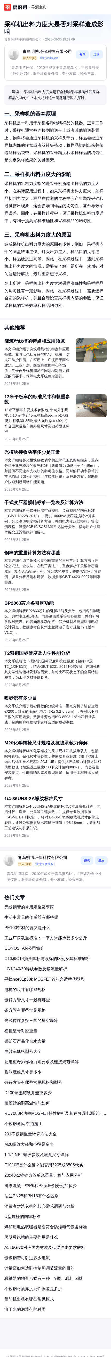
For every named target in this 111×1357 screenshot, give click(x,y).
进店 (96, 54)
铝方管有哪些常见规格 (25, 1010)
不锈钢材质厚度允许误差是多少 (33, 1289)
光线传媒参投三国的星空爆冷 (31, 1020)
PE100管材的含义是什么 (27, 927)
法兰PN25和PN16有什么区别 (31, 1196)
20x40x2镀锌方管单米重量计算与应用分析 (43, 1175)
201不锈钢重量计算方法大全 (30, 1134)
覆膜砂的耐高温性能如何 (27, 1103)
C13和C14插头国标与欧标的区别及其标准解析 (47, 958)
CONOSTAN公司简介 (24, 948)
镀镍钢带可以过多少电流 (27, 1258)
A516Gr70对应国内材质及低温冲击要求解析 (44, 1247)
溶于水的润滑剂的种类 (25, 1309)
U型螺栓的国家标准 (22, 1216)
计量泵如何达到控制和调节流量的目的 (39, 1268)
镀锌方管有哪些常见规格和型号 (33, 1082)
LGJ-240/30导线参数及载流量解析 (35, 969)
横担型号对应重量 (20, 1031)
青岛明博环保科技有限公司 (47, 51)
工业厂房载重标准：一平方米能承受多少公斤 (45, 938)
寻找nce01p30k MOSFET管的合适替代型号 (44, 979)
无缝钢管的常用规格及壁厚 (29, 907)
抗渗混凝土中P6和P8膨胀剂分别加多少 (40, 1185)
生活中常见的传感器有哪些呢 (31, 917)
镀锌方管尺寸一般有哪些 (27, 1000)
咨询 (82, 54)
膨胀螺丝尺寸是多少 (23, 1072)
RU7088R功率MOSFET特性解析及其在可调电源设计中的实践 (55, 1115)
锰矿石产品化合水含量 (25, 1041)
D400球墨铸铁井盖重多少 (28, 1093)
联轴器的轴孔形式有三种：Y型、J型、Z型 (43, 1278)
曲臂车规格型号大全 (23, 1051)
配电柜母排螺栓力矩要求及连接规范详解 (41, 1062)
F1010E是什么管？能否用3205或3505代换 (43, 1165)
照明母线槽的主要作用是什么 (31, 1237)
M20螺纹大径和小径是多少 (29, 1144)
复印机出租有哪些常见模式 (29, 1299)
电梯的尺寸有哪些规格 (25, 989)
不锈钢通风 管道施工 (23, 1124)
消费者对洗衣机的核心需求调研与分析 (39, 1206)
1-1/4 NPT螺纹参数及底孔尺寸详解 (36, 1154)
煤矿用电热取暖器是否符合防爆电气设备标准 (45, 1227)
